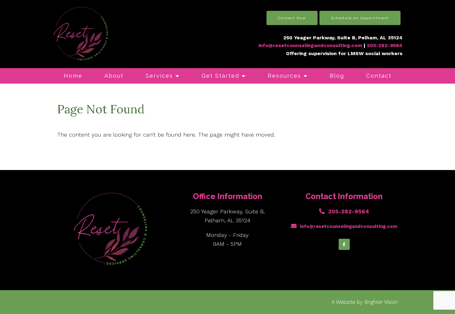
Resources (284, 75)
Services (159, 75)
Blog (337, 75)
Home (73, 75)
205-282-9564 (348, 211)
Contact (379, 75)
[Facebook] (344, 244)
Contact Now (292, 18)
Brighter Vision (381, 302)
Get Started (220, 75)
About (114, 75)
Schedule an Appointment (360, 18)
